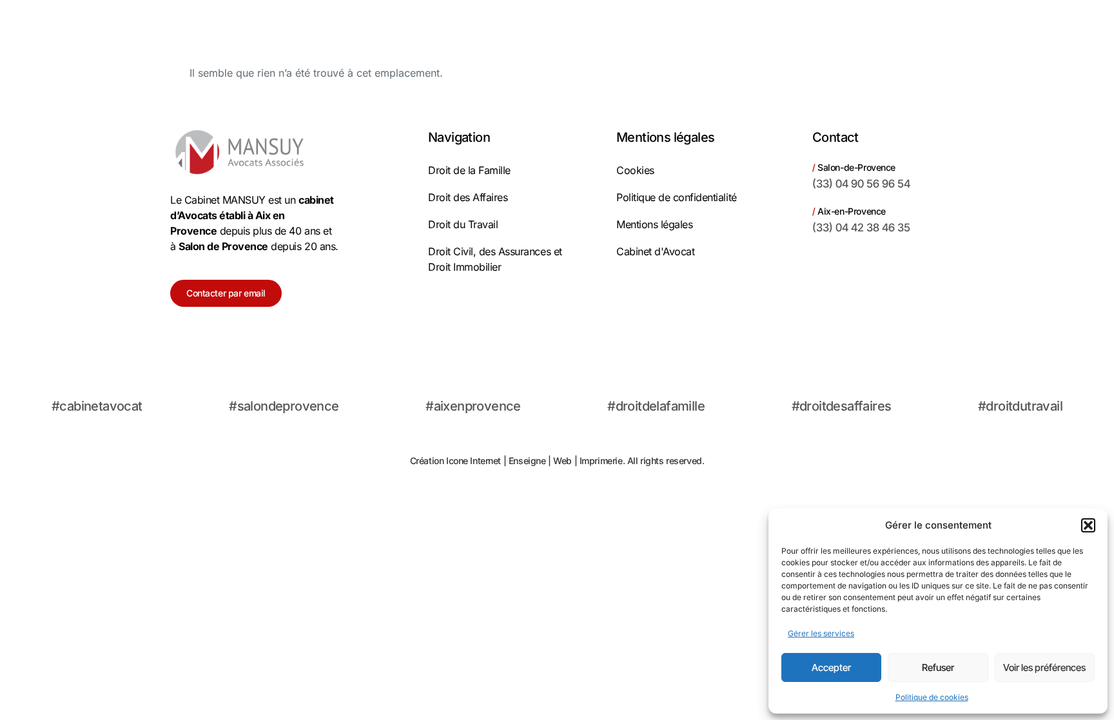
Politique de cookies (931, 697)
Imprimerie (601, 460)
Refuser (938, 667)
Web (562, 460)
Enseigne (527, 460)
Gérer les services (821, 633)
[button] (1088, 525)
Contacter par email (226, 292)
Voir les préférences (1044, 667)
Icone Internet (473, 460)
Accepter (831, 667)
